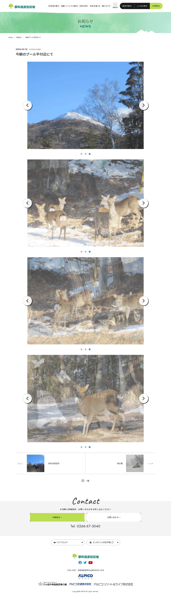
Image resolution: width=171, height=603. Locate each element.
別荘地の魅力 (54, 6)
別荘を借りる (95, 6)
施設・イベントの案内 (69, 6)
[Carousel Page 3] (90, 154)
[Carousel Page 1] (81, 252)
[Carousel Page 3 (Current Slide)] (90, 252)
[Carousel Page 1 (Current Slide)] (81, 154)
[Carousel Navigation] (85, 105)
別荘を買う (84, 6)
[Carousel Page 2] (85, 154)
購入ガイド (106, 6)
